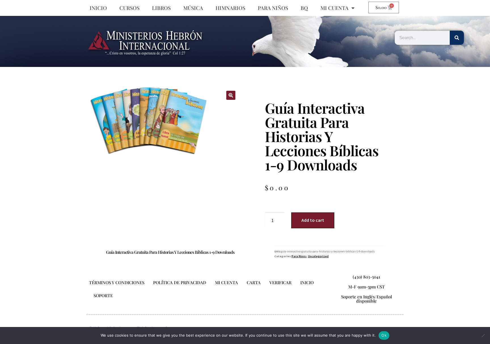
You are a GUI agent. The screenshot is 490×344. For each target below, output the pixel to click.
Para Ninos (299, 256)
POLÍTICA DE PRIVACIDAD (179, 282)
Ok (383, 335)
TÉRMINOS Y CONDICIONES (116, 282)
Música (193, 8)
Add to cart (312, 220)
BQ (304, 8)
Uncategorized (318, 256)
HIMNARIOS (230, 8)
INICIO (98, 8)
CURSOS (129, 8)
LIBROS (161, 8)
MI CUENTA (334, 8)
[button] (230, 95)
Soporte (103, 295)
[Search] (457, 38)
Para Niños (273, 8)
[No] (483, 335)
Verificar (280, 282)
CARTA (254, 282)
